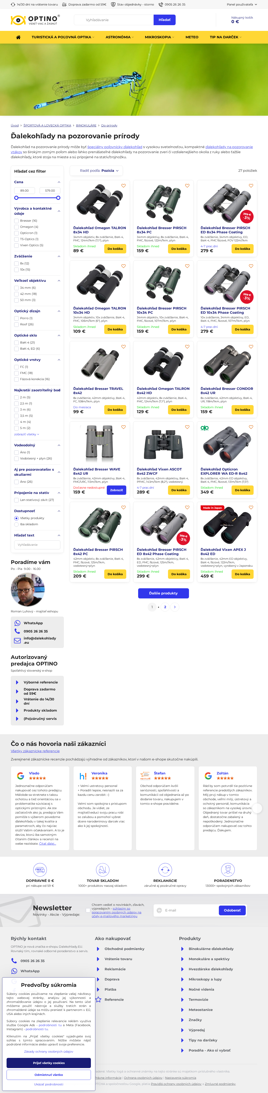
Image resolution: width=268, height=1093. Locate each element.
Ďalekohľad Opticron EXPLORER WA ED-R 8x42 (224, 471)
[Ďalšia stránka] (174, 607)
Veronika (99, 773)
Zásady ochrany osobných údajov (48, 1051)
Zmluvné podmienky (220, 1084)
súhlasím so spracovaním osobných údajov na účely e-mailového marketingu (116, 912)
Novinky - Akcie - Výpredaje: (56, 915)
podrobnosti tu (50, 1025)
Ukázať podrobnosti (48, 1084)
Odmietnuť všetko (49, 1075)
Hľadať (165, 20)
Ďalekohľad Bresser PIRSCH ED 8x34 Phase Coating (225, 230)
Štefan (159, 773)
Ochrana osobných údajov (143, 1078)
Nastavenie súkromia (180, 1078)
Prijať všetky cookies (49, 1063)
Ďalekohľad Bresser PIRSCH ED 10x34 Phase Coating (225, 310)
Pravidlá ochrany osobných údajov (176, 1084)
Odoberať (232, 910)
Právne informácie (107, 1078)
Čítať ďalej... (47, 844)
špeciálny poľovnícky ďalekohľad (114, 147)
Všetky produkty (32, 518)
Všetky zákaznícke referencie (35, 751)
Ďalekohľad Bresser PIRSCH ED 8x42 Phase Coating (161, 552)
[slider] (16, 198)
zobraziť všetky (25, 434)
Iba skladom (29, 524)
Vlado (34, 773)
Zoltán (222, 773)
